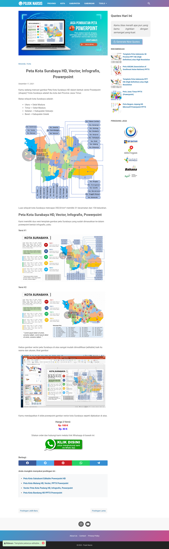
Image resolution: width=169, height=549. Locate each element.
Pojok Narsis (87, 545)
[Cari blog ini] (149, 3)
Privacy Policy (93, 536)
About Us (73, 536)
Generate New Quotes (128, 41)
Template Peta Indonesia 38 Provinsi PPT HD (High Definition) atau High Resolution (136, 57)
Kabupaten (74, 3)
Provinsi (51, 3)
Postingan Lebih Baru (29, 511)
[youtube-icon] (88, 524)
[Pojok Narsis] (30, 3)
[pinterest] (63, 463)
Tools (102, 3)
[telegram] (99, 463)
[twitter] (45, 463)
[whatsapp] (81, 463)
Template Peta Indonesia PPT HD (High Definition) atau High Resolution (135, 82)
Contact (82, 536)
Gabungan (89, 3)
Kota (62, 3)
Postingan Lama (99, 511)
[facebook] (27, 463)
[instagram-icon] (81, 524)
